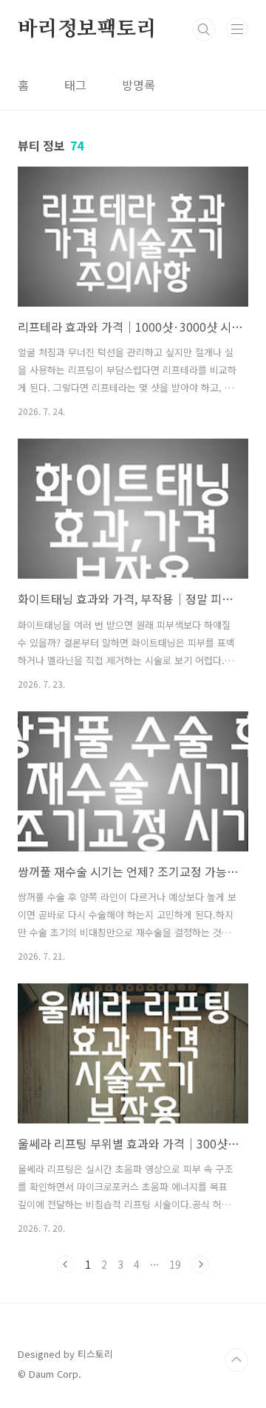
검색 (204, 29)
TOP (236, 1360)
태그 (75, 85)
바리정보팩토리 (87, 29)
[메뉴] (237, 29)
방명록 (138, 85)
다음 (200, 1264)
